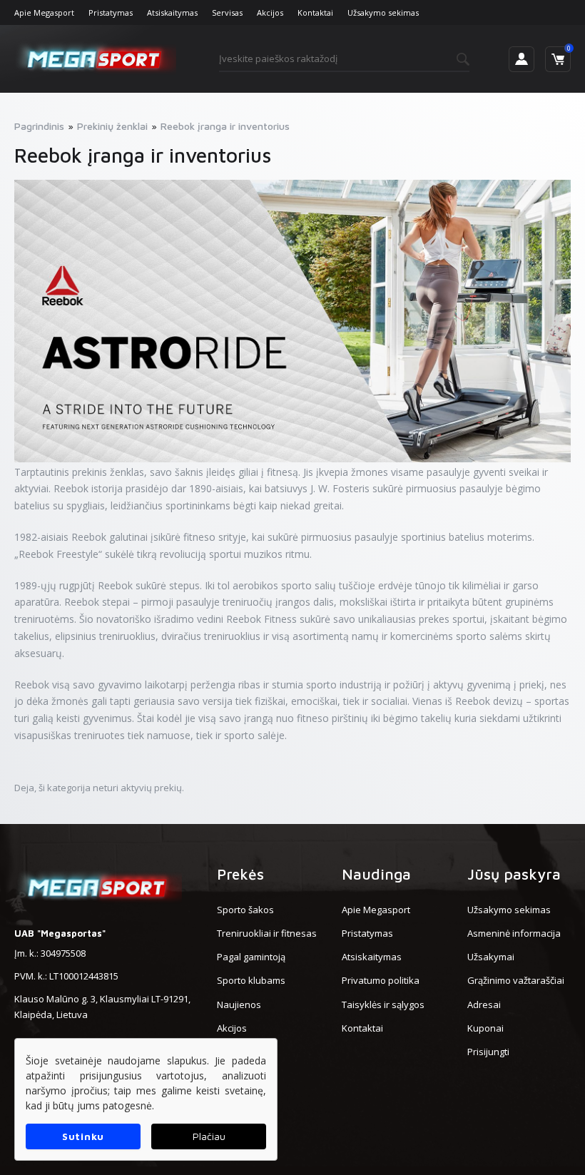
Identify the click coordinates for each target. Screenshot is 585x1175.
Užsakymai (490, 956)
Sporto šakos (245, 909)
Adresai (484, 1004)
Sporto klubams (251, 980)
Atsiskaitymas (172, 12)
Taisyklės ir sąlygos (383, 1004)
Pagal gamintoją (251, 956)
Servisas (227, 12)
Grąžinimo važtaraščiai (515, 980)
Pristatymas (110, 12)
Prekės (240, 873)
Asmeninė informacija (514, 933)
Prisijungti (488, 1051)
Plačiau (209, 1136)
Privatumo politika (380, 980)
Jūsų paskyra (514, 873)
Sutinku (83, 1136)
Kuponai (485, 1028)
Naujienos (239, 1004)
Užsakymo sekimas (383, 12)
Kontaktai (315, 12)
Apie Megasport (44, 12)
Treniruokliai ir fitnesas (267, 933)
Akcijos (270, 12)
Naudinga (376, 873)
